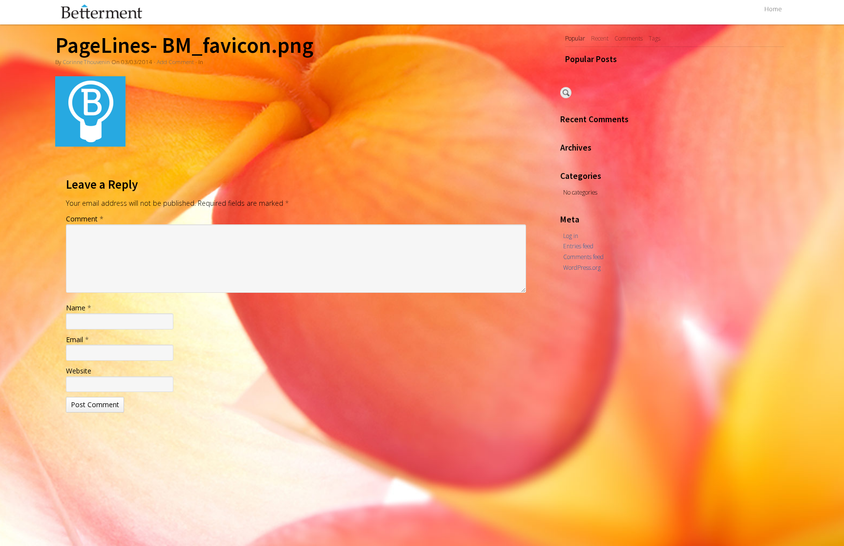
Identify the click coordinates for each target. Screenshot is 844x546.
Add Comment (175, 62)
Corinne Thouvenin (86, 62)
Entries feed (578, 246)
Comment (85, 218)
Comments (628, 38)
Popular (575, 38)
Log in (570, 236)
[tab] (575, 38)
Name (78, 307)
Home (773, 9)
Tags (654, 38)
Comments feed (583, 257)
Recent (600, 38)
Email (77, 339)
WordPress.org (582, 267)
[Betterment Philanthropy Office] (202, 11)
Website (78, 370)
